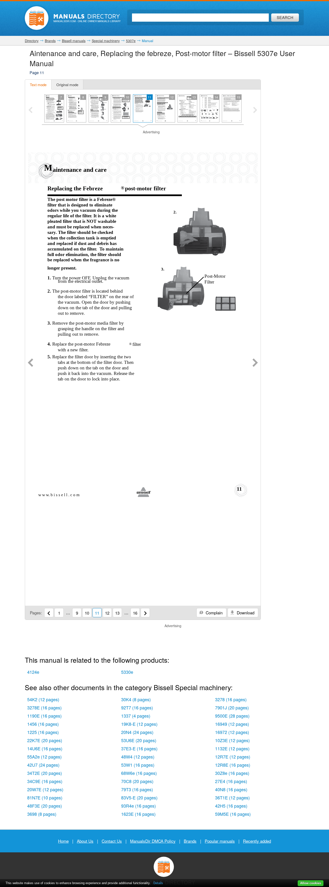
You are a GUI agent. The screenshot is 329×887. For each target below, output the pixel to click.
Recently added (257, 841)
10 (87, 613)
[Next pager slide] (255, 110)
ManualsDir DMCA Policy (153, 841)
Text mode (38, 84)
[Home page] (36, 18)
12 (107, 613)
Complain (213, 613)
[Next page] (255, 363)
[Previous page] (30, 363)
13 (117, 613)
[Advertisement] (142, 140)
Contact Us (112, 841)
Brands (190, 841)
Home (63, 841)
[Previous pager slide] (30, 110)
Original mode (67, 84)
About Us (85, 841)
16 (135, 613)
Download (245, 613)
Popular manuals (220, 841)
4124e (33, 672)
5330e (127, 672)
